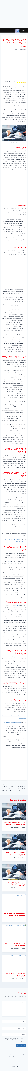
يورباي (9, 561)
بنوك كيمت (6, 1054)
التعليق (23, 1002)
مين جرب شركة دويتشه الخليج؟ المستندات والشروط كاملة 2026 (7, 787)
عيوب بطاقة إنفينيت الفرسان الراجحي (12, 722)
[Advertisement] (14, 14)
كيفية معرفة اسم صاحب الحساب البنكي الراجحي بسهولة (21, 787)
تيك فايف (17, 1054)
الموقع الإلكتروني (21, 1034)
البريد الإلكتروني (21, 1028)
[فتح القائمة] (3, 30)
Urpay (17, 605)
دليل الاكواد (11, 1057)
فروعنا (22, 1054)
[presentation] (14, 811)
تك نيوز (12, 1054)
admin (21, 49)
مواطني (17, 1057)
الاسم (23, 1021)
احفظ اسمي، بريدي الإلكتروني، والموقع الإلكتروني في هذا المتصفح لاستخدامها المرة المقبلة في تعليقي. (14, 1040)
